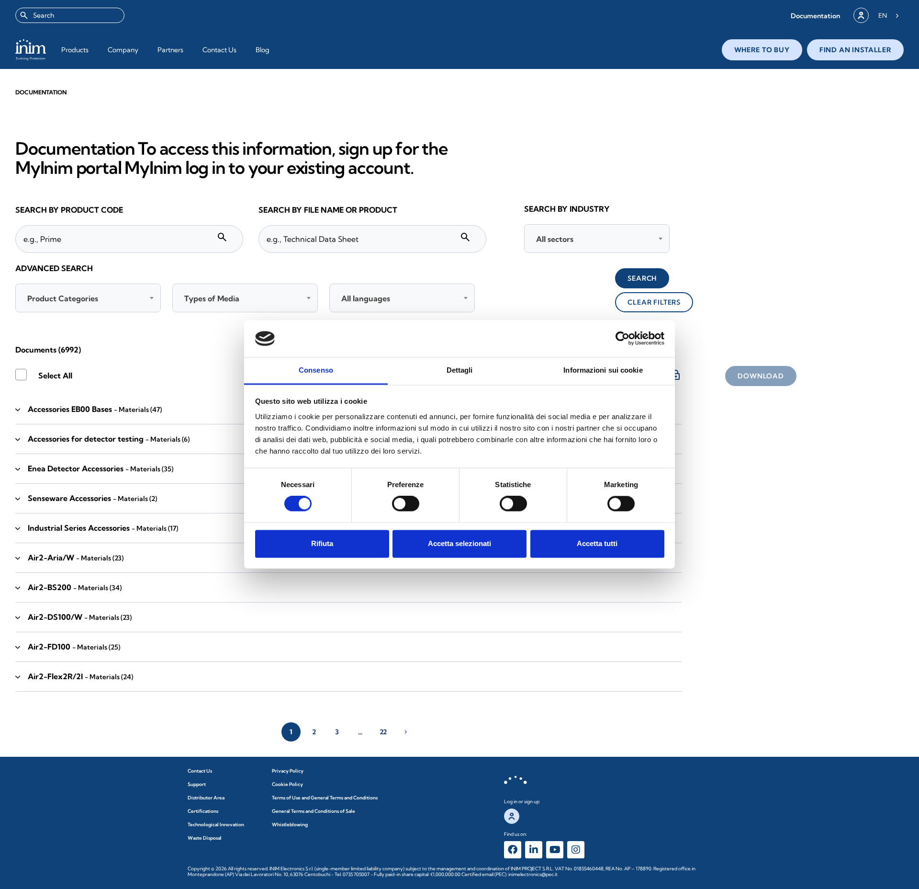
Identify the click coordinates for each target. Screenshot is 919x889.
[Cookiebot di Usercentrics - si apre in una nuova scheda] (622, 338)
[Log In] (861, 15)
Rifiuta (322, 543)
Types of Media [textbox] (211, 298)
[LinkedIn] (533, 849)
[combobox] (69, 15)
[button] (815, 15)
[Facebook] (512, 849)
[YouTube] (554, 849)
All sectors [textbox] (554, 239)
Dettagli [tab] (460, 370)
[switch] (405, 504)
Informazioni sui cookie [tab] (602, 370)
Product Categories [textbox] (62, 298)
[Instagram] (575, 849)
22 (383, 732)
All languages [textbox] (365, 298)
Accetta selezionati (459, 543)
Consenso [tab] (316, 370)
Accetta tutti (597, 543)
